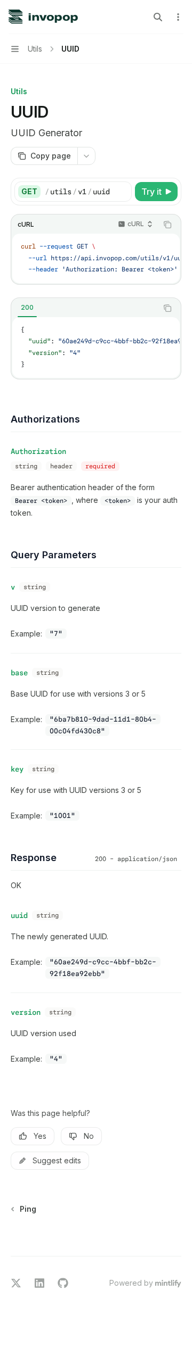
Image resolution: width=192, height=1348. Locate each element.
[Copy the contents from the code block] (167, 224)
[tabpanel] (96, 347)
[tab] (27, 307)
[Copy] (122, 192)
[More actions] (178, 17)
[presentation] (96, 258)
